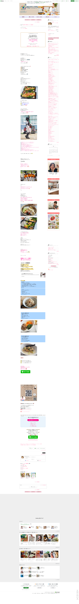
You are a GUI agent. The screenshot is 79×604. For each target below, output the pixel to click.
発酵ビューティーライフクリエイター (26, 409)
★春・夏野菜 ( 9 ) (50, 127)
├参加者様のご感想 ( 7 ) (50, 121)
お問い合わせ (38, 593)
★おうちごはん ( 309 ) (50, 109)
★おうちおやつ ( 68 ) (50, 112)
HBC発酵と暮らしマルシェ (51, 45)
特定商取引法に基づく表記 (54, 593)
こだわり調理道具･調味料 (33, 426)
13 (54, 150)
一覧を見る (57, 142)
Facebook (27, 460)
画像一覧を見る (57, 55)
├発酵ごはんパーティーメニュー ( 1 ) (52, 82)
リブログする (43, 448)
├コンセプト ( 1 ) (50, 85)
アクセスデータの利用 (47, 593)
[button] (77, 599)
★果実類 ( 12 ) (49, 129)
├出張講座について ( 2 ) (50, 119)
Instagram (40, 460)
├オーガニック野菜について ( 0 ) (51, 108)
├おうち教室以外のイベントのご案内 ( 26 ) (53, 113)
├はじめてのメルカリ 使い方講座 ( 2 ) (52, 122)
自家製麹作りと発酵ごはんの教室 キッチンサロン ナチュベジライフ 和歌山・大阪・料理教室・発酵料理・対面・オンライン (39, 9)
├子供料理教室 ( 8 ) (50, 78)
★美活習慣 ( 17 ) (50, 132)
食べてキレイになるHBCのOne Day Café (52, 44)
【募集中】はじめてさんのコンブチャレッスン (53, 43)
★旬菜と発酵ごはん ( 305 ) (51, 75)
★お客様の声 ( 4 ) (50, 67)
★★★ (35, 44)
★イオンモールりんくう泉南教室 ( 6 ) (52, 104)
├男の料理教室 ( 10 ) (50, 79)
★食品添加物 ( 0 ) (50, 133)
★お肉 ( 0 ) (49, 134)
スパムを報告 (34, 593)
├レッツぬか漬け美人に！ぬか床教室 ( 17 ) (53, 100)
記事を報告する (43, 454)
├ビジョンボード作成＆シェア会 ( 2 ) (52, 123)
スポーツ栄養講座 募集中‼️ (24, 466)
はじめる (26, 587)
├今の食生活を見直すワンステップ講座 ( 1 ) (53, 120)
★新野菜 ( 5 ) (49, 130)
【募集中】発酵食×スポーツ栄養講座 (28, 24)
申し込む (53, 587)
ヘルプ (59, 593)
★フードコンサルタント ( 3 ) (51, 68)
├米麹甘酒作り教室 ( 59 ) (51, 87)
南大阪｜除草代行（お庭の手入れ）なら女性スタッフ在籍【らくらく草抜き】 (53, 263)
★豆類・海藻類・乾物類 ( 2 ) (51, 136)
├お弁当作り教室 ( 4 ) (50, 77)
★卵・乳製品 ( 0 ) (50, 137)
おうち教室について (33, 425)
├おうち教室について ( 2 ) (51, 118)
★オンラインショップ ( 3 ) (51, 66)
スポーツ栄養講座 (23, 464)
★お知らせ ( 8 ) (50, 65)
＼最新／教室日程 (50, 46)
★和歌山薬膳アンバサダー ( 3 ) (51, 102)
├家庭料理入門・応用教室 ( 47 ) (51, 76)
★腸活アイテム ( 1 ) (50, 71)
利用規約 (42, 593)
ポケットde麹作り (50, 53)
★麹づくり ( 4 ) (50, 70)
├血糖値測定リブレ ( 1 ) (50, 74)
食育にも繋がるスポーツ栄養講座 (24, 468)
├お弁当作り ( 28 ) (50, 111)
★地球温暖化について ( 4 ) (51, 106)
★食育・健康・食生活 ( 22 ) (51, 131)
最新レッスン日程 (33, 422)
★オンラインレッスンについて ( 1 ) (52, 105)
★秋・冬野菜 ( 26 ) (50, 126)
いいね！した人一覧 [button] (43, 450)
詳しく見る (39, 587)
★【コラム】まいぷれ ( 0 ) (51, 125)
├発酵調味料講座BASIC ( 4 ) (51, 83)
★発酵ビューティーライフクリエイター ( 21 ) (53, 101)
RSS (49, 269)
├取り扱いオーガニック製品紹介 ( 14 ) (52, 107)
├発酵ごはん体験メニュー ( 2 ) (51, 81)
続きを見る (58, 27)
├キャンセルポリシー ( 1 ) (51, 84)
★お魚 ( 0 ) (49, 135)
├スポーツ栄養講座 (25, 28)
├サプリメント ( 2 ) (50, 73)
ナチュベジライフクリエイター (26, 411)
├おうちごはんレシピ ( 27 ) (51, 110)
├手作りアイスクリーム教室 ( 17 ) (52, 117)
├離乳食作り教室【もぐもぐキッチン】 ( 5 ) (53, 116)
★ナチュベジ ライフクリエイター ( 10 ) (52, 103)
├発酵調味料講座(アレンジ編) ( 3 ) (52, 98)
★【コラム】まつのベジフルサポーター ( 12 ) (53, 124)
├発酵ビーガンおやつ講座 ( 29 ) (51, 99)
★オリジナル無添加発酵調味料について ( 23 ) (53, 69)
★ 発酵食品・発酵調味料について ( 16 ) (52, 86)
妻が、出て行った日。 (50, 258)
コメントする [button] (37, 448)
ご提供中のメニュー (33, 423)
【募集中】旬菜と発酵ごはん (51, 52)
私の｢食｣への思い (33, 424)
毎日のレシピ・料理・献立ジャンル (51, 30)
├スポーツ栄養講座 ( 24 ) (51, 80)
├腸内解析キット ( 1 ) (50, 72)
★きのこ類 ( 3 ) (50, 128)
